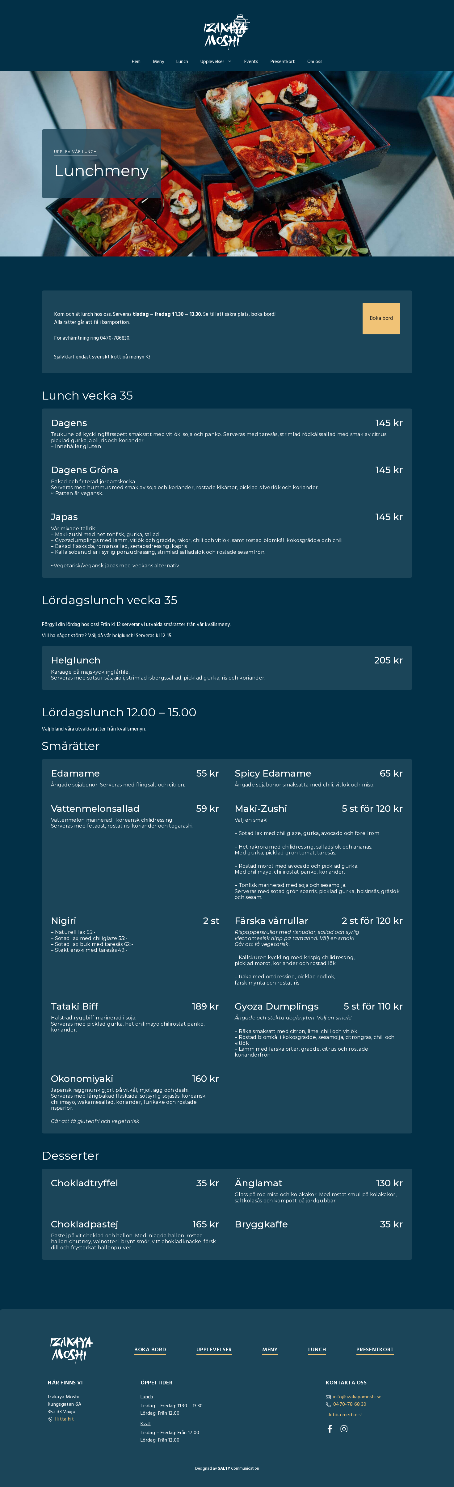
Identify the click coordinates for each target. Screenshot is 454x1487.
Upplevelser (212, 62)
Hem (136, 62)
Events (251, 62)
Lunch (182, 62)
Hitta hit (64, 1419)
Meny (158, 62)
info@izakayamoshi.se (357, 1397)
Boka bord (381, 318)
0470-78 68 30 (349, 1404)
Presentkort (283, 62)
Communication (238, 1468)
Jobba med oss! (345, 1415)
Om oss (314, 62)
